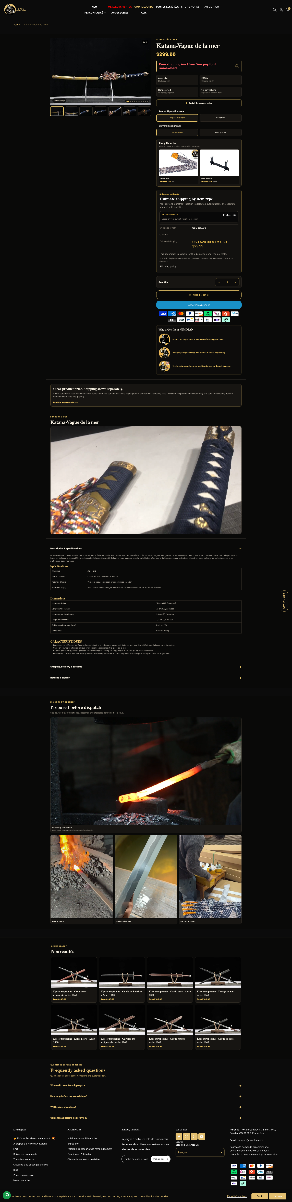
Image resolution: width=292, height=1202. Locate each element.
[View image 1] (57, 111)
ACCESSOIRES (120, 12)
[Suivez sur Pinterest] (194, 1136)
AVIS (144, 12)
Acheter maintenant (199, 304)
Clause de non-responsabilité (83, 1159)
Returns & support (60, 677)
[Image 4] (134, 101)
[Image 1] (127, 101)
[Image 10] (145, 101)
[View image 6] (129, 111)
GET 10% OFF (284, 601)
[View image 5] (115, 111)
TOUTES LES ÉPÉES (167, 6)
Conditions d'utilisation (79, 1154)
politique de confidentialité (82, 1138)
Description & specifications (66, 548)
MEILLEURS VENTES (120, 6)
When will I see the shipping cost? (69, 1085)
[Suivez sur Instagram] (186, 1136)
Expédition (73, 1143)
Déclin (260, 1196)
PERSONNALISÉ (93, 12)
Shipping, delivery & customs (66, 666)
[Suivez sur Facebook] (179, 1136)
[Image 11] (147, 101)
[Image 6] (138, 101)
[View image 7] (144, 111)
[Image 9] (143, 101)
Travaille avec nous (23, 1159)
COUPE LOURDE (143, 6)
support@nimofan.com (250, 1140)
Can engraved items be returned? (68, 1117)
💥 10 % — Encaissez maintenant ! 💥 (34, 1138)
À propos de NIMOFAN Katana (30, 1143)
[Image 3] (132, 101)
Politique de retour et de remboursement (89, 1148)
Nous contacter (21, 1180)
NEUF (95, 6)
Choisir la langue (187, 1145)
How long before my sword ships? (69, 1096)
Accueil (17, 25)
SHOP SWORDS (190, 6)
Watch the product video (199, 103)
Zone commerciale (23, 1175)
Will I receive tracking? (63, 1107)
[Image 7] (139, 101)
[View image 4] (100, 111)
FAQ (15, 1148)
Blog (15, 1169)
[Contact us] (7, 1195)
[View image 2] (71, 111)
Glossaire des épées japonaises (30, 1164)
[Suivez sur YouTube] (201, 1136)
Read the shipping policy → (65, 402)
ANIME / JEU (211, 6)
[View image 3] (86, 111)
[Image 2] (130, 101)
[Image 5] (136, 101)
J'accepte (277, 1196)
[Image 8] (141, 101)
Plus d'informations (237, 1196)
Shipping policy (168, 266)
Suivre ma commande (25, 1154)
